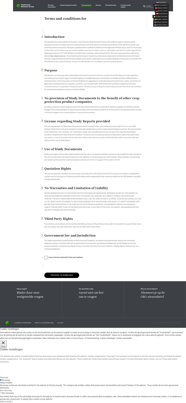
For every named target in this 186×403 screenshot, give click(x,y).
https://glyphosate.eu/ (58, 56)
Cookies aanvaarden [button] (124, 338)
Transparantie (86, 5)
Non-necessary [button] (6, 390)
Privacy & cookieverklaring (44, 323)
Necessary (6, 380)
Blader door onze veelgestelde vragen (30, 294)
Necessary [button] (4, 377)
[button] (162, 2)
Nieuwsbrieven (110, 5)
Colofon (60, 323)
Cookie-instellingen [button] (107, 338)
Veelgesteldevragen (126, 6)
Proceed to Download (62, 275)
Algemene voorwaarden (22, 323)
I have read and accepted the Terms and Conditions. (65, 257)
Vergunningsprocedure (68, 5)
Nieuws (98, 5)
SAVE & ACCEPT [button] (6, 402)
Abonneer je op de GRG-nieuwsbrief (153, 294)
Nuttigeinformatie (52, 6)
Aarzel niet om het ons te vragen (91, 294)
